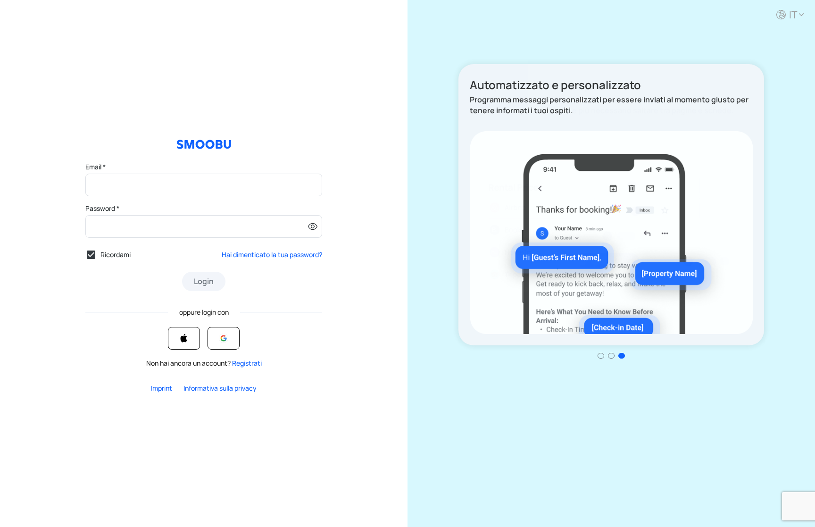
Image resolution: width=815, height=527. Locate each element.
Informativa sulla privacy (220, 388)
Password (102, 208)
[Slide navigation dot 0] (601, 356)
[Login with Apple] (184, 338)
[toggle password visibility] (312, 226)
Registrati (247, 363)
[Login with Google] (224, 338)
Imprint (161, 388)
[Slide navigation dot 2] (621, 356)
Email (95, 166)
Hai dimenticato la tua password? (272, 254)
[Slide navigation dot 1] (611, 356)
